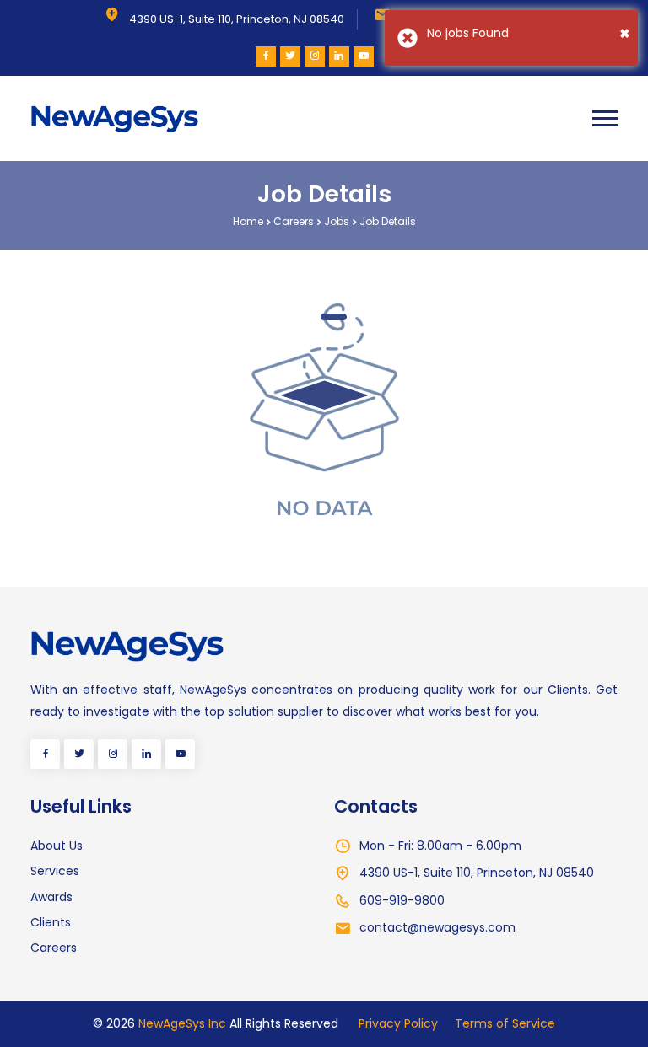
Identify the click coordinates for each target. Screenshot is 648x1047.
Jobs (336, 221)
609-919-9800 (402, 900)
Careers (293, 221)
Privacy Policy (398, 1023)
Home (248, 221)
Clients (50, 922)
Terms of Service (505, 1023)
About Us (56, 845)
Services (54, 870)
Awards (51, 897)
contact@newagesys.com (437, 927)
